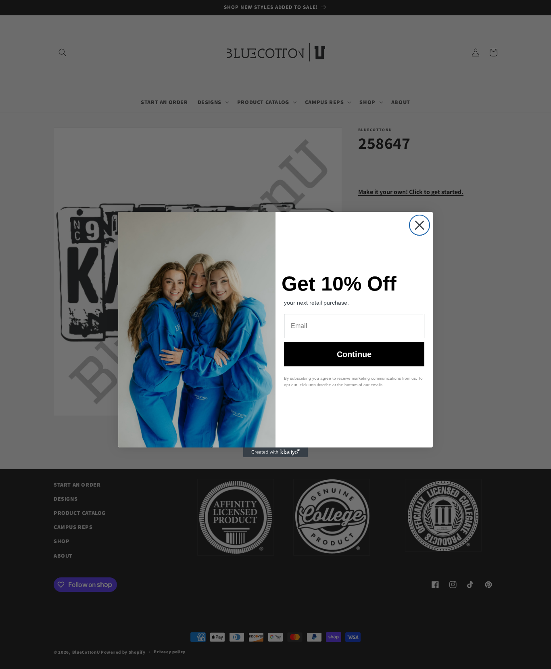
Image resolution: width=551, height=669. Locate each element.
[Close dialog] (419, 225)
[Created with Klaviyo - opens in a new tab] (275, 452)
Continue (354, 354)
